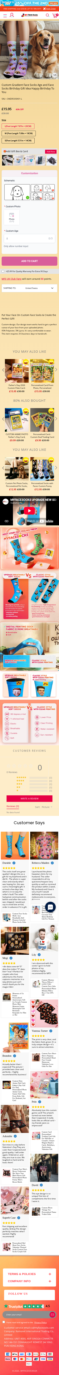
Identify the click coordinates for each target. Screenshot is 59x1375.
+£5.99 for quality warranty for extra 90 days (27, 271)
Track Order (51, 8)
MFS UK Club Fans (11, 278)
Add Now (51, 151)
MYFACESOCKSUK (28, 1370)
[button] (2, 376)
